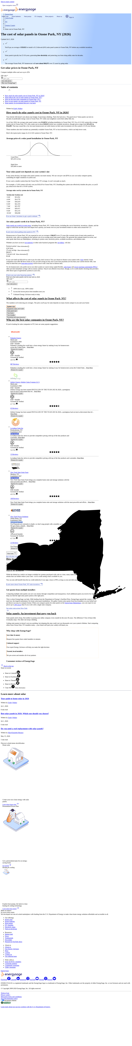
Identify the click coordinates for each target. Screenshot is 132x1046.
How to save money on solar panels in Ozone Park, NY (23, 101)
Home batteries (16, 16)
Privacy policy (5, 995)
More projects (49, 16)
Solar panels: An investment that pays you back (20, 103)
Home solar (5, 16)
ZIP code (4, 76)
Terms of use (5, 993)
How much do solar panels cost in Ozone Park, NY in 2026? (24, 96)
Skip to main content (7, 2)
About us (59, 16)
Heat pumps (27, 16)
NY (6, 22)
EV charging (38, 16)
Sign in (71, 17)
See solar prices (6, 81)
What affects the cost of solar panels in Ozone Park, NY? (23, 97)
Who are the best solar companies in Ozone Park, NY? (23, 99)
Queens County (10, 25)
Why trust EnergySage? (9, 83)
